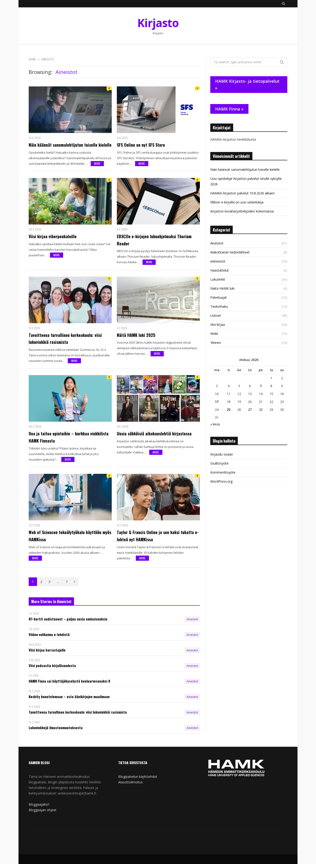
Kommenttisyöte (222, 472)
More (97, 163)
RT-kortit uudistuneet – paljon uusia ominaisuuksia (68, 619)
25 (228, 409)
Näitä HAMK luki (222, 288)
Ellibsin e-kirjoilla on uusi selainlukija (236, 202)
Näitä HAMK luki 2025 (136, 335)
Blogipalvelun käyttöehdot (137, 776)
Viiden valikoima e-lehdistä (49, 634)
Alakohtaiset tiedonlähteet (230, 252)
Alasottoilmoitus (130, 782)
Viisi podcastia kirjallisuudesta (52, 665)
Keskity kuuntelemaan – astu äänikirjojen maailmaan (69, 696)
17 (217, 401)
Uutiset (215, 315)
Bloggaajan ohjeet (42, 810)
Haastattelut (219, 270)
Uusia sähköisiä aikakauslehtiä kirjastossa (154, 433)
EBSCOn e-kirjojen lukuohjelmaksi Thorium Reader (154, 240)
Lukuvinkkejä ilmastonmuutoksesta (56, 727)
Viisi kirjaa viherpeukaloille (53, 236)
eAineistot (217, 261)
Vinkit (214, 333)
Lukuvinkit (217, 279)
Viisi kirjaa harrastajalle (47, 650)
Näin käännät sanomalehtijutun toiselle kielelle (70, 145)
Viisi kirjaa (217, 324)
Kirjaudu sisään (221, 454)
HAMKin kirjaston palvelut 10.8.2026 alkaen (242, 193)
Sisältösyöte (219, 463)
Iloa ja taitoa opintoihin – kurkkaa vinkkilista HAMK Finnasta (68, 437)
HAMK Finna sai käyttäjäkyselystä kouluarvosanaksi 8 (69, 681)
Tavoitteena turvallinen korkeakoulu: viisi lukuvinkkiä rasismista (65, 338)
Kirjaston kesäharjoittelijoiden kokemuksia (242, 211)
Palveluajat (218, 297)
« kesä (215, 424)
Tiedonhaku (219, 306)
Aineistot (192, 619)
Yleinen (215, 342)
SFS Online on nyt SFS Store (141, 145)
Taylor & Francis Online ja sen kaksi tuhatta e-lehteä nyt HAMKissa (158, 535)
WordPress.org (221, 481)
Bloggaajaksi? (39, 804)
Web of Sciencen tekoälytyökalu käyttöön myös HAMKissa (70, 535)
